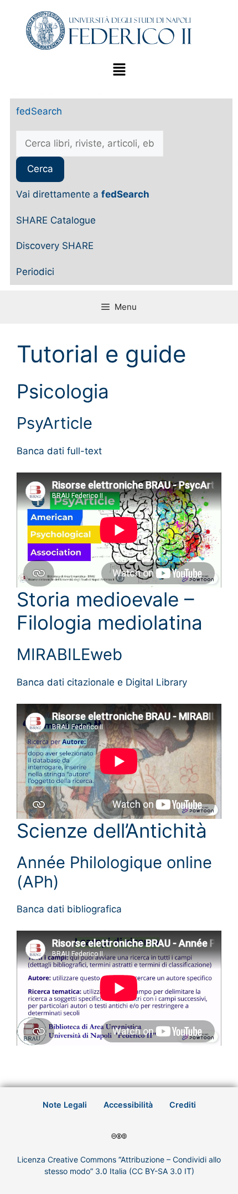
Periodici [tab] (35, 271)
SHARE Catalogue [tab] (56, 220)
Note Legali (65, 1104)
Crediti (182, 1104)
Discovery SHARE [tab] (55, 245)
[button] (119, 70)
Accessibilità (128, 1104)
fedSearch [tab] (39, 111)
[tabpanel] (121, 165)
